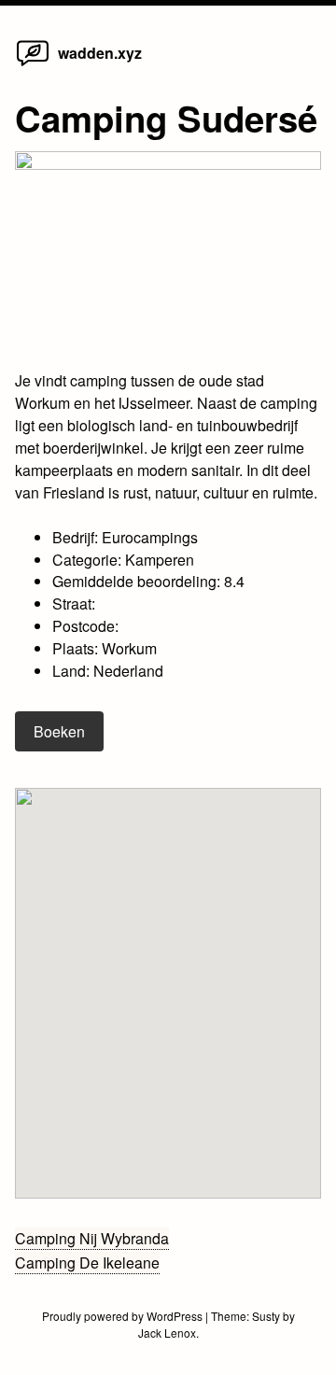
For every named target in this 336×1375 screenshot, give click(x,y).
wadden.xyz (100, 52)
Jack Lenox (167, 1332)
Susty (266, 1316)
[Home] (32, 65)
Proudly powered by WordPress (123, 1316)
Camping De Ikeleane (87, 1262)
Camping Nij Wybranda (92, 1238)
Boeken (59, 731)
